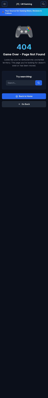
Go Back (26, 104)
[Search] (43, 4)
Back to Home (25, 96)
